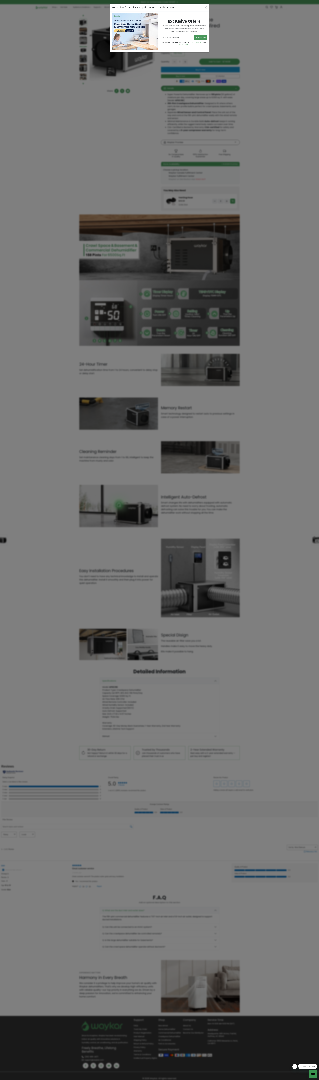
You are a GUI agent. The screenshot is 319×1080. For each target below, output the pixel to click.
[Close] (205, 7)
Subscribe (201, 37)
